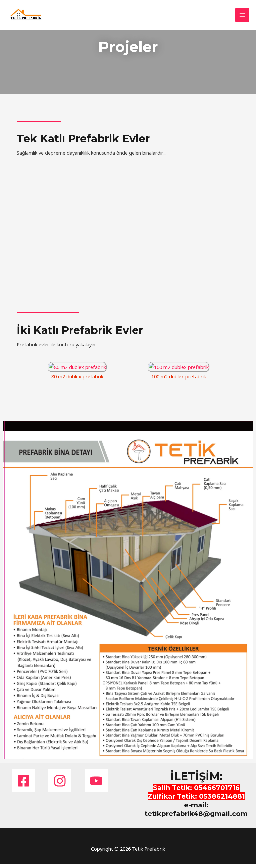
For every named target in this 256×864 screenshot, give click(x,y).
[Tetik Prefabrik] (27, 15)
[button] (22, 366)
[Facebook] (23, 780)
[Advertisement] (128, 80)
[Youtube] (96, 780)
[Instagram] (59, 780)
